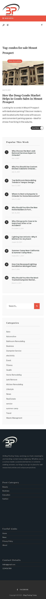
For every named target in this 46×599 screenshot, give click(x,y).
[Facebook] (42, 25)
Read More (37, 128)
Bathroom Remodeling (15, 341)
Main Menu (9, 18)
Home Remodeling (15, 61)
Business (10, 346)
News (8, 394)
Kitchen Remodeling (14, 384)
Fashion (5, 499)
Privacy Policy (7, 541)
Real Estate (11, 399)
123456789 (7, 568)
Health (9, 370)
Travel (8, 413)
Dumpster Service (13, 351)
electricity (10, 356)
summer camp (12, 408)
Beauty (5, 487)
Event (8, 360)
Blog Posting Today (30, 595)
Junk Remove (11, 380)
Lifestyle (10, 389)
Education (6, 495)
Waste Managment (14, 418)
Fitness (9, 365)
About (4, 545)
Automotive (11, 336)
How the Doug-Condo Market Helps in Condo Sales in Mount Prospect (22, 99)
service (9, 404)
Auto (8, 332)
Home (4, 533)
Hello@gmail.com (8, 564)
